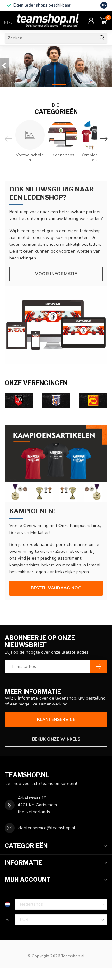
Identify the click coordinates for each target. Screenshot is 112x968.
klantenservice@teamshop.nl (46, 828)
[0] (103, 20)
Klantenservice (56, 720)
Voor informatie (56, 274)
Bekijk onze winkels (56, 739)
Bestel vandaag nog (56, 588)
